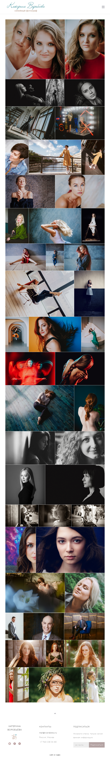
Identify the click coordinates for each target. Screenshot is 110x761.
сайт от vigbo (55, 755)
